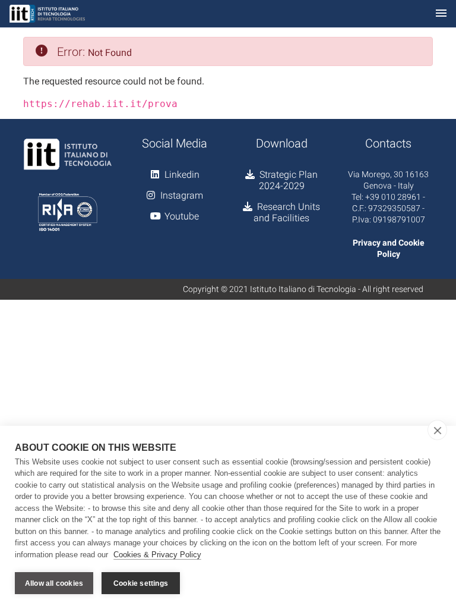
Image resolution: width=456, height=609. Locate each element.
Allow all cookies (54, 583)
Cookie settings (140, 583)
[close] (437, 430)
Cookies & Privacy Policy (157, 554)
